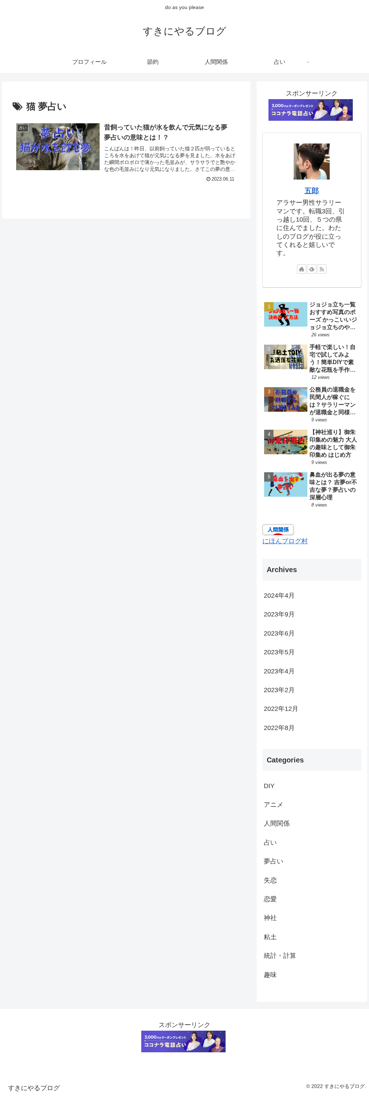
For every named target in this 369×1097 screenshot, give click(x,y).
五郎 (311, 191)
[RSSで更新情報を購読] (321, 269)
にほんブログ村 (285, 541)
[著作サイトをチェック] (301, 269)
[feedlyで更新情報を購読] (311, 269)
